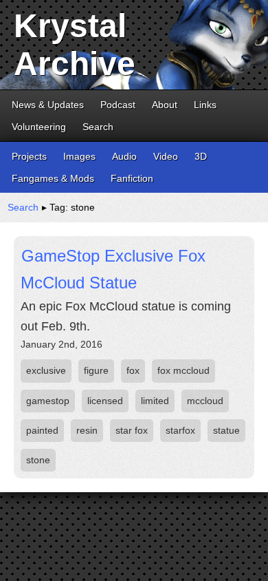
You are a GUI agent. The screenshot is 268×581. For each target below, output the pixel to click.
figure (96, 370)
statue (226, 430)
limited (155, 400)
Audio (124, 156)
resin (87, 430)
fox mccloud (183, 370)
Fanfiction (132, 178)
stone (38, 459)
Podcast (117, 104)
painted (42, 430)
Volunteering (39, 126)
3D (200, 156)
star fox (131, 430)
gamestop (47, 400)
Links (205, 104)
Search (97, 126)
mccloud (205, 400)
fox (132, 370)
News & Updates (48, 104)
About (164, 104)
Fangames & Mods (53, 178)
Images (79, 156)
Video (165, 156)
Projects (29, 156)
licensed (105, 400)
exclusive (46, 370)
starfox (180, 430)
